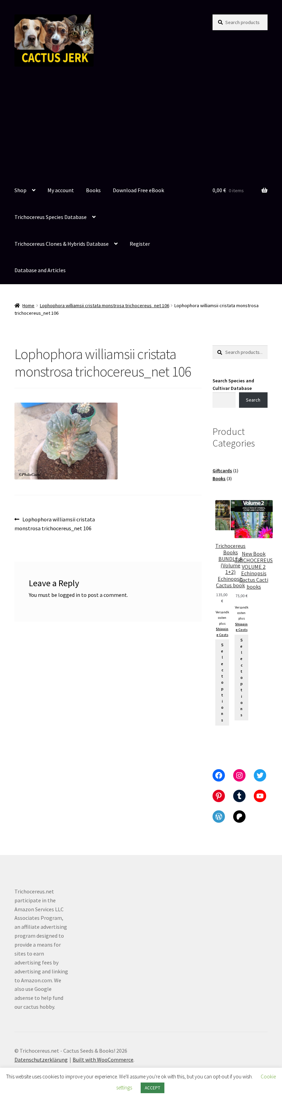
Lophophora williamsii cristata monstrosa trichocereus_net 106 (104, 305)
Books (93, 190)
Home (28, 305)
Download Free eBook (138, 190)
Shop (20, 190)
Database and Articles (40, 270)
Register (140, 243)
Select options (222, 682)
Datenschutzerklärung (41, 1059)
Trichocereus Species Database (50, 216)
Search (253, 400)
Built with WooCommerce (103, 1059)
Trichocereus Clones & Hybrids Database (61, 243)
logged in (69, 594)
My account (60, 190)
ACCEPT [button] (152, 1088)
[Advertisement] (141, 126)
